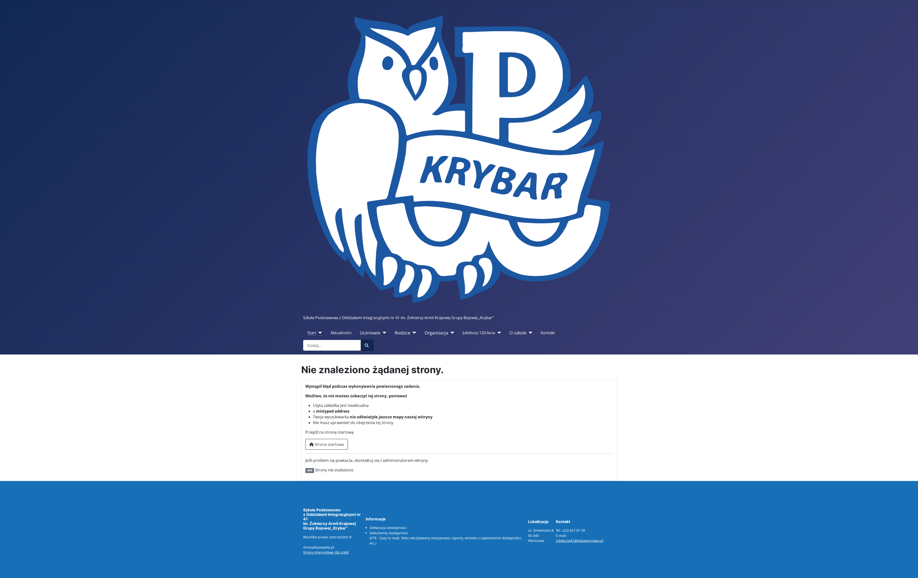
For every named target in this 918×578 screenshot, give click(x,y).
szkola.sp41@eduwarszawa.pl (579, 540)
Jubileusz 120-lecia (479, 332)
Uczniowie (370, 333)
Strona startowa (329, 444)
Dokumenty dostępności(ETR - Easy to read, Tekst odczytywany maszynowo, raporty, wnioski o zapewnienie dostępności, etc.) (446, 538)
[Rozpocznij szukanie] (367, 345)
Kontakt (548, 332)
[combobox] (332, 345)
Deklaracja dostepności (388, 527)
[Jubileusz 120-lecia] (498, 333)
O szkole (517, 333)
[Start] (319, 333)
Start (311, 332)
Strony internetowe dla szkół (326, 552)
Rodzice (402, 333)
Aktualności (341, 332)
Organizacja (436, 333)
